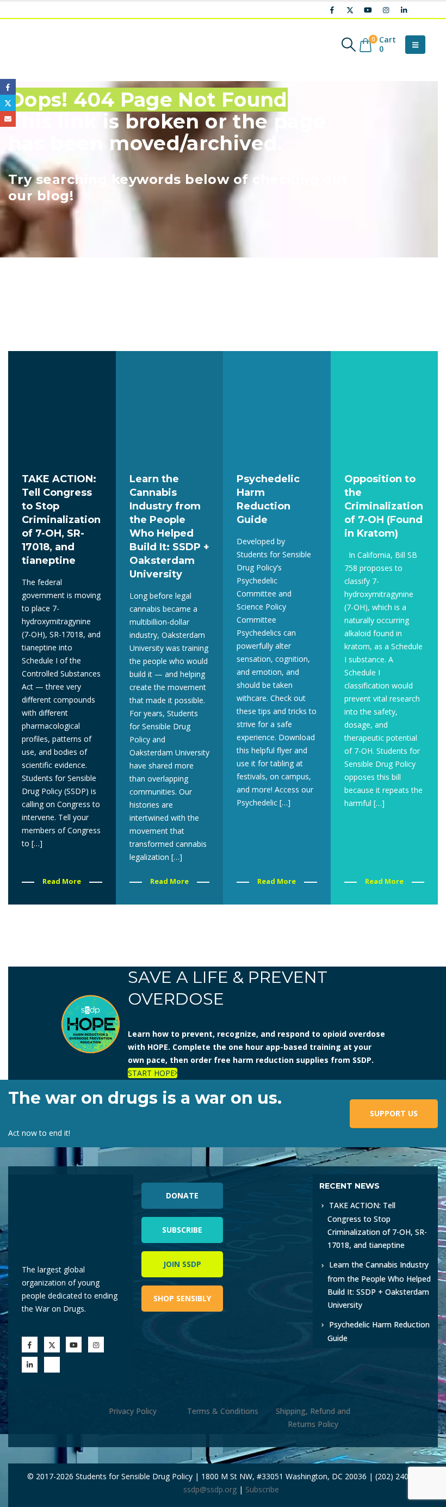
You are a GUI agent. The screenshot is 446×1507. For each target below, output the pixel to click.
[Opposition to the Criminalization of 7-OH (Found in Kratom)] (384, 405)
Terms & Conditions (222, 1411)
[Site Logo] (46, 44)
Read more (61, 881)
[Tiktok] (421, 9)
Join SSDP (182, 1264)
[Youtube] (367, 9)
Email (8, 119)
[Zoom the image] (268, 1181)
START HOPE (151, 1073)
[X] (349, 9)
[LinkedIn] (403, 9)
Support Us (394, 1113)
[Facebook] (331, 9)
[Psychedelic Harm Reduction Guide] (277, 405)
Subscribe (182, 1230)
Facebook (8, 87)
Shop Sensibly (182, 1298)
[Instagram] (385, 9)
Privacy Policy (133, 1411)
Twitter (8, 102)
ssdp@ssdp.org (210, 1489)
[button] (348, 45)
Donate (182, 1195)
